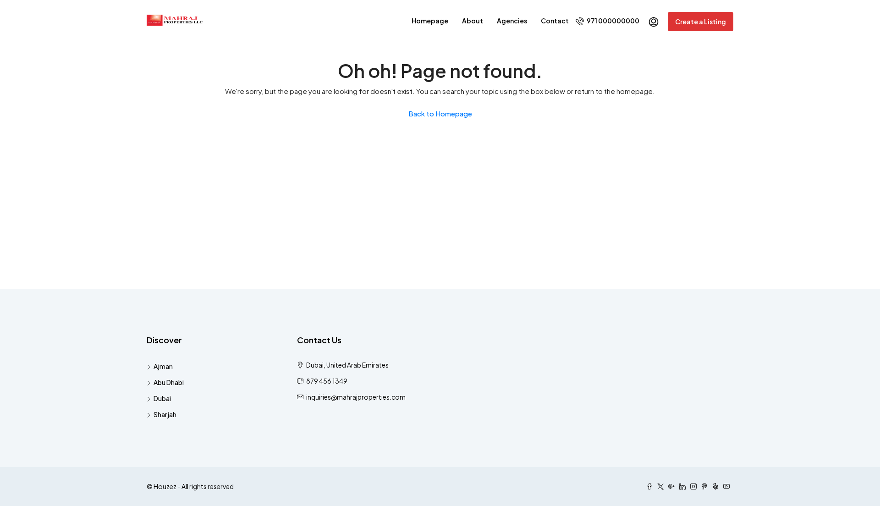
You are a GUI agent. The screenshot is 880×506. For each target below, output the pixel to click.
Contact (555, 20)
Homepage (430, 20)
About (472, 20)
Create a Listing (700, 21)
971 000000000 (612, 20)
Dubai (162, 398)
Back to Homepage (440, 113)
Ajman (163, 366)
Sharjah (165, 414)
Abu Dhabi (169, 382)
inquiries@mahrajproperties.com (356, 397)
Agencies (512, 20)
